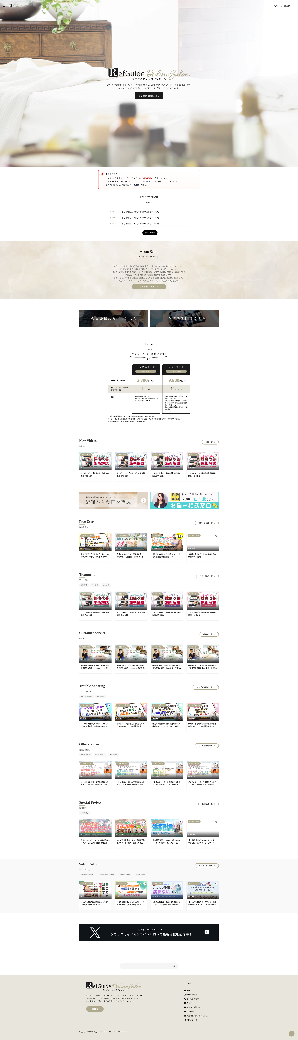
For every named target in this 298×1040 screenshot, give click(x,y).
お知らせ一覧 (150, 233)
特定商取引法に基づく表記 (197, 1016)
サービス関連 (87, 696)
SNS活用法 (100, 755)
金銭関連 (101, 696)
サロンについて (192, 995)
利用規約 (190, 1011)
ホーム (189, 991)
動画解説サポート (88, 875)
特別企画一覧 (207, 804)
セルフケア (86, 755)
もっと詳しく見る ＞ (149, 287)
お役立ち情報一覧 (206, 746)
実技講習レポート (107, 875)
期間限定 (85, 813)
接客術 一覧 (208, 634)
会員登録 (286, 6)
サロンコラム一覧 (206, 866)
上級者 (106, 585)
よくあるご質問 (192, 999)
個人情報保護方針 (193, 1007)
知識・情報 (141, 875)
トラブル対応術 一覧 (204, 687)
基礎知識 (114, 755)
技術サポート (125, 875)
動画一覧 (209, 442)
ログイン (277, 6)
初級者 (84, 585)
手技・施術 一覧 (206, 576)
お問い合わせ (191, 1020)
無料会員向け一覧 (206, 523)
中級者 (95, 585)
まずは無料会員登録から (149, 96)
